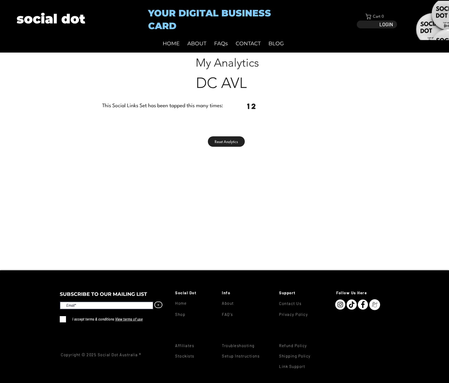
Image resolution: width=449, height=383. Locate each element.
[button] (377, 16)
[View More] (50, 19)
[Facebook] (363, 304)
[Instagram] (340, 304)
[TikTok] (352, 304)
